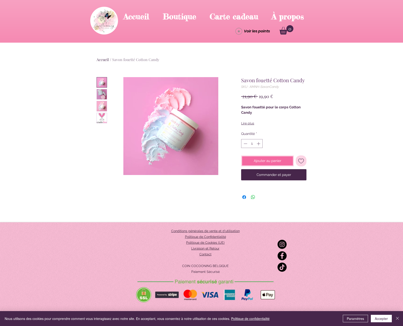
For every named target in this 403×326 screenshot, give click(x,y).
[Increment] (259, 143)
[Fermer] (397, 318)
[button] (286, 29)
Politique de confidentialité (250, 318)
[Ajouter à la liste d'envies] (301, 160)
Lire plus (247, 123)
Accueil (103, 59)
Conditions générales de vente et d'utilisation (205, 231)
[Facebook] (282, 255)
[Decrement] (245, 143)
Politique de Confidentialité (205, 237)
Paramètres (355, 318)
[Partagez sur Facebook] (244, 197)
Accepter (381, 318)
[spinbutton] (252, 143)
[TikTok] (282, 267)
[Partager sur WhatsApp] (253, 197)
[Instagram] (282, 244)
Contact (205, 254)
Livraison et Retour (205, 248)
